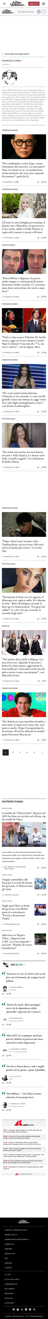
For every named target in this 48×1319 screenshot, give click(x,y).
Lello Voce (15, 1076)
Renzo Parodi (16, 987)
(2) (45, 740)
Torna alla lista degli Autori (17, 53)
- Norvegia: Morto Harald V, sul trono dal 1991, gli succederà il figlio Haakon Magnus (22, 1131)
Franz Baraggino (11, 924)
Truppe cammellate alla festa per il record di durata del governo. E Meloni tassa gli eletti (17, 884)
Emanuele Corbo (10, 182)
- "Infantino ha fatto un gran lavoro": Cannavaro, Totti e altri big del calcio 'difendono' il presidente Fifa (23, 1155)
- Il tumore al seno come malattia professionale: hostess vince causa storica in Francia (21, 1137)
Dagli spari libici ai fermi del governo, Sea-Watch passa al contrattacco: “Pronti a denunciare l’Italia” (16, 912)
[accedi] (43, 3)
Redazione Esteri (10, 954)
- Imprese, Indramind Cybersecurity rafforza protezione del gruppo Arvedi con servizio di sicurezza (22, 1143)
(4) (45, 352)
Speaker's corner (18, 1049)
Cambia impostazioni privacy (17, 1239)
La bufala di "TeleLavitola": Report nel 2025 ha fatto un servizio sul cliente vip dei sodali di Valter (24, 816)
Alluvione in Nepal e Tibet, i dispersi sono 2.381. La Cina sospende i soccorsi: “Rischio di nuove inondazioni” (17, 941)
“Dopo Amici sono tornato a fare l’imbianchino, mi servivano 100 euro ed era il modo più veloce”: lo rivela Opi (23, 546)
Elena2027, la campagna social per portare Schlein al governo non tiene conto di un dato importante (24, 1039)
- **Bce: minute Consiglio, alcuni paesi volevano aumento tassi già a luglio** (22, 1149)
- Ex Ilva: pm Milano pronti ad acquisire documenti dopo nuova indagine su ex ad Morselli (22, 1161)
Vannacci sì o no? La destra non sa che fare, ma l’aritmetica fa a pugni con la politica (25, 977)
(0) (45, 182)
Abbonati (34, 4)
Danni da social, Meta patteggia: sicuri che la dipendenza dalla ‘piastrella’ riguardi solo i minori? (23, 1008)
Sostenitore (15, 1018)
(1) (45, 681)
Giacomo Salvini (10, 895)
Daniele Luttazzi (17, 1104)
